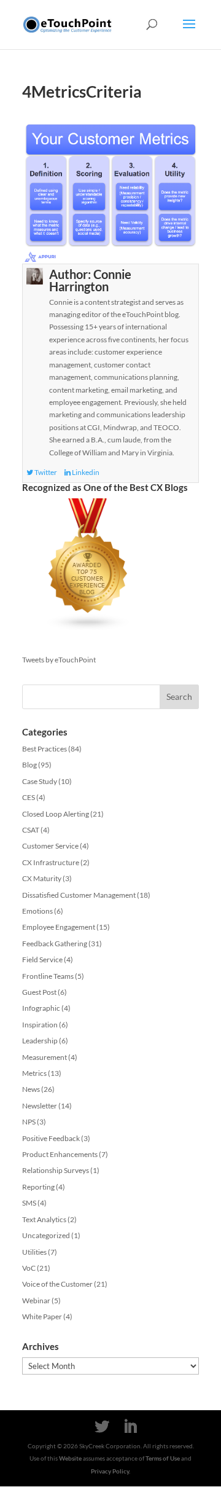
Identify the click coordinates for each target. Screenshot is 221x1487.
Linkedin (85, 472)
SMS (29, 1202)
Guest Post (39, 992)
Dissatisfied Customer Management (79, 895)
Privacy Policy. (110, 1471)
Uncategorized (46, 1235)
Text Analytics (44, 1219)
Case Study (39, 781)
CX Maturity (41, 878)
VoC (29, 1268)
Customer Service (50, 845)
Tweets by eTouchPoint (59, 659)
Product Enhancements (60, 1154)
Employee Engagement (58, 927)
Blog (29, 764)
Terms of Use (162, 1458)
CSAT (30, 829)
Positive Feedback (51, 1138)
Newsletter (39, 1105)
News (31, 1089)
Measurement (44, 1057)
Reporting (38, 1186)
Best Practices (44, 748)
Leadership (40, 1040)
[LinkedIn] (130, 1426)
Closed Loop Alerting (55, 813)
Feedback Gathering (54, 943)
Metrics (34, 1073)
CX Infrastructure (50, 862)
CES (28, 797)
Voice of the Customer (57, 1284)
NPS (29, 1121)
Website (70, 1458)
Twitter (45, 472)
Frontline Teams (48, 976)
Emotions (37, 911)
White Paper (42, 1316)
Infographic (41, 1008)
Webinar (36, 1300)
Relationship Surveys (55, 1170)
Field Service (42, 959)
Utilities (34, 1252)
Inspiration (40, 1024)
